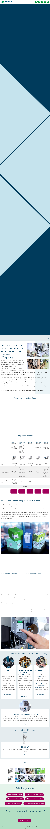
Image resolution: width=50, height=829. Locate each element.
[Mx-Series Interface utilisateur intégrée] (40, 779)
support (39, 676)
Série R (17, 718)
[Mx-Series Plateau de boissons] (30, 771)
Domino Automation (23, 674)
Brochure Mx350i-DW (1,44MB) (35, 799)
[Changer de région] (45, 2)
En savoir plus (14, 491)
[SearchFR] (39, 2)
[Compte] (42, 2)
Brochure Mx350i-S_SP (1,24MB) (35, 794)
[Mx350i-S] (10, 771)
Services (35, 338)
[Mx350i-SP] (10, 779)
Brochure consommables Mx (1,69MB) (35, 803)
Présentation (4, 338)
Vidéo (10, 338)
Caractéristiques (28, 338)
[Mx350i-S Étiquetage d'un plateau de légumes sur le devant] (20, 771)
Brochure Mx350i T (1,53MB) (15, 794)
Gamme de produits (17, 338)
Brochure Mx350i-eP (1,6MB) (14, 803)
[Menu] (48, 2)
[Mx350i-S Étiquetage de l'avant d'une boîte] (30, 779)
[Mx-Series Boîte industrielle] (40, 771)
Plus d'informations (24, 820)
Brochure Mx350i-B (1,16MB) (16, 799)
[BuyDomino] (36, 2)
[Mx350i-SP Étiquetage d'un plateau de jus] (20, 779)
